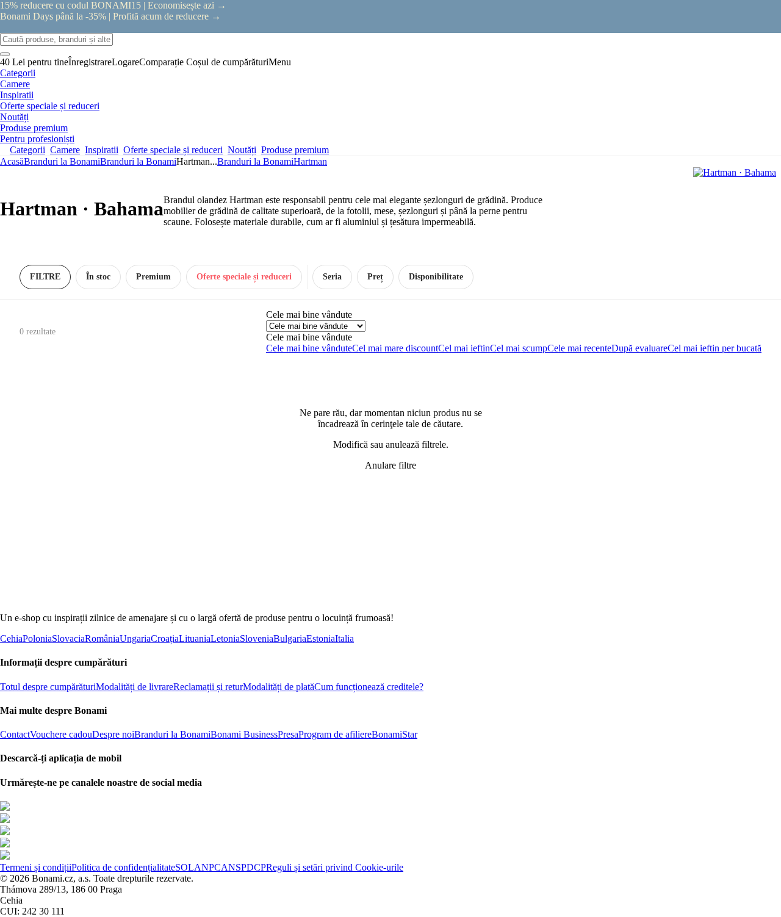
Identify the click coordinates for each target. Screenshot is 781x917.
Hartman (310, 161)
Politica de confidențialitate (123, 867)
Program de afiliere (335, 734)
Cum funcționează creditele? (368, 686)
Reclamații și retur (208, 686)
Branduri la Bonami (138, 161)
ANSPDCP (243, 867)
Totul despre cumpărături (48, 686)
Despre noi (113, 734)
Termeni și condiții (35, 867)
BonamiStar (394, 734)
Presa (288, 734)
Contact (15, 734)
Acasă (12, 161)
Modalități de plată (278, 686)
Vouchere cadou (61, 734)
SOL (184, 867)
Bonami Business (244, 734)
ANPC (207, 867)
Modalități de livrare (134, 686)
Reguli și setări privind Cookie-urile (334, 867)
